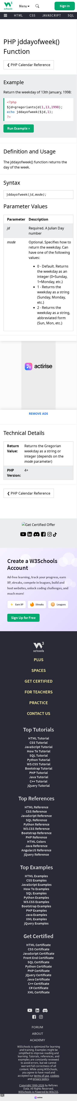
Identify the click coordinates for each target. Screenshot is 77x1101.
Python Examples (36, 897)
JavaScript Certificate (38, 953)
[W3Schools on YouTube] (23, 534)
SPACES (38, 670)
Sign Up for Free (23, 617)
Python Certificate (38, 966)
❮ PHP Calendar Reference (28, 64)
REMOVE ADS (38, 413)
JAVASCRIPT (51, 15)
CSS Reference (36, 811)
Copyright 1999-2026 (31, 1085)
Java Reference (36, 846)
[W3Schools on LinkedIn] (29, 534)
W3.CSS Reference (36, 828)
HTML (18, 15)
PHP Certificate (39, 970)
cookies (54, 1076)
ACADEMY (37, 1040)
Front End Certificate (38, 958)
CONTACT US (38, 713)
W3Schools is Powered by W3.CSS (38, 1092)
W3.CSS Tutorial (38, 764)
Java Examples (36, 914)
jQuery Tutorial (39, 785)
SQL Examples (36, 893)
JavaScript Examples (36, 884)
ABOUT (37, 1033)
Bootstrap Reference (36, 833)
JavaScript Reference (36, 815)
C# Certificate (38, 988)
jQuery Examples (36, 923)
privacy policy (41, 1079)
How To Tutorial (38, 751)
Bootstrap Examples (36, 906)
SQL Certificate (38, 962)
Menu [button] (23, 6)
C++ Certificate (38, 983)
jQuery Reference (36, 854)
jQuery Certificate (38, 975)
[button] (37, 6)
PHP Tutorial (38, 772)
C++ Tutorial (38, 781)
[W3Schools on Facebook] (43, 534)
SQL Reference (36, 820)
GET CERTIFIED (39, 681)
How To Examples (36, 889)
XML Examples (36, 919)
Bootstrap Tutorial (38, 768)
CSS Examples (36, 880)
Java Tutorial (38, 777)
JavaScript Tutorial (38, 747)
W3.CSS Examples (36, 902)
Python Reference (36, 824)
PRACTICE (38, 702)
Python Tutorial (38, 760)
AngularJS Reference (36, 850)
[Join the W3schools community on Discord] (36, 534)
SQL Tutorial (39, 755)
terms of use (41, 1076)
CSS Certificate (38, 949)
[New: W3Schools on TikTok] (55, 534)
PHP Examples (36, 910)
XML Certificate (39, 992)
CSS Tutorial (38, 742)
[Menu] (5, 15)
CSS (33, 15)
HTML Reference (36, 807)
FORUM (37, 1027)
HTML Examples (36, 876)
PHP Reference (36, 837)
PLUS (38, 659)
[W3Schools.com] (38, 648)
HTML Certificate (38, 945)
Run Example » (18, 128)
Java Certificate (38, 979)
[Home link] (8, 5)
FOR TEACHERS (39, 691)
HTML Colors (36, 841)
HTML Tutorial (38, 738)
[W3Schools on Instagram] (49, 534)
